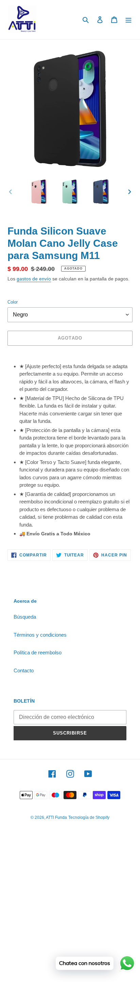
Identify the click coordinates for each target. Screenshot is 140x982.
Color (12, 302)
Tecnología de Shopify (88, 817)
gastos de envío (34, 278)
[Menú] (128, 19)
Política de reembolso (38, 652)
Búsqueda (25, 617)
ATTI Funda (56, 817)
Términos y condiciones (40, 635)
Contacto (24, 670)
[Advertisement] (70, 910)
